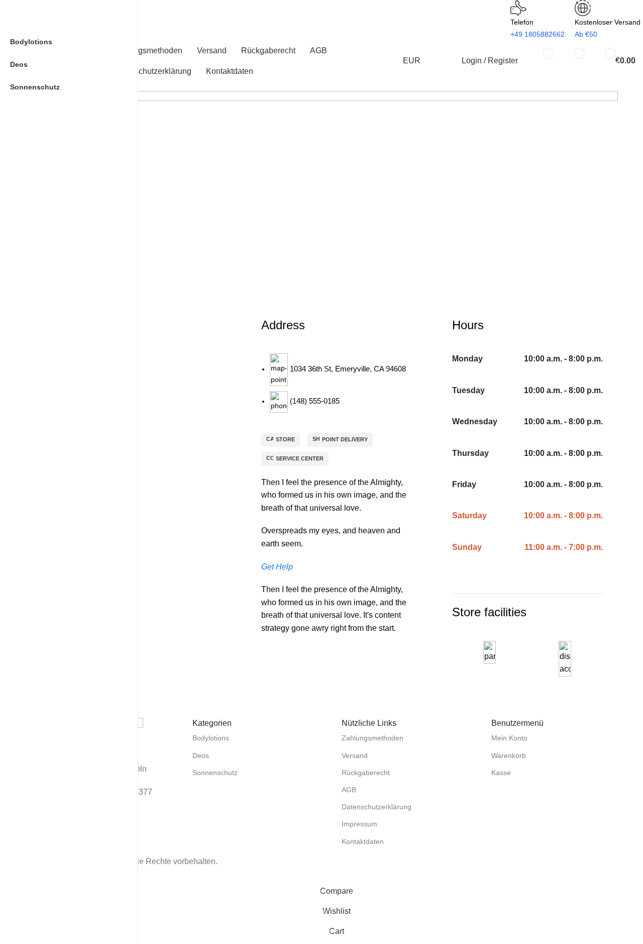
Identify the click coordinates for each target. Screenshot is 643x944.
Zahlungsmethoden (372, 738)
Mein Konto (509, 738)
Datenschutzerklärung (376, 807)
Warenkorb (508, 755)
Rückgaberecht (366, 773)
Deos (200, 755)
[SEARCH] (177, 14)
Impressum (359, 824)
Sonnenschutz (215, 773)
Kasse (501, 773)
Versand (355, 755)
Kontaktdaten (363, 841)
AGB (349, 790)
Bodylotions (210, 738)
